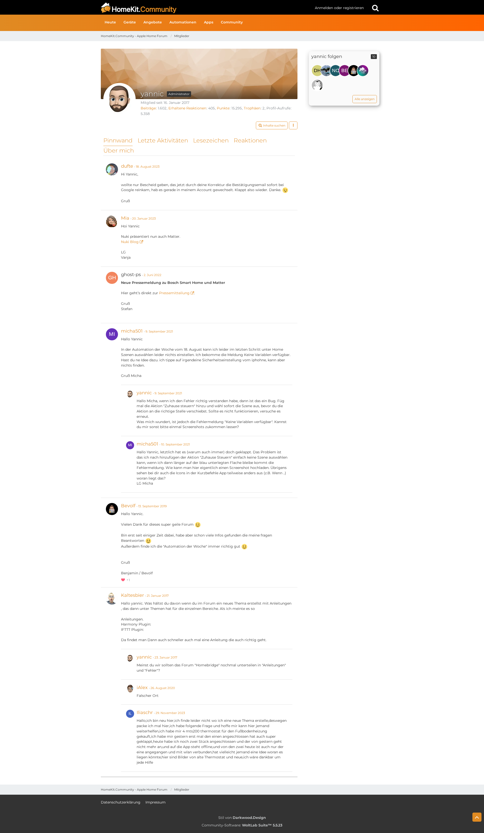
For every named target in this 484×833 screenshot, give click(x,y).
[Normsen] (335, 71)
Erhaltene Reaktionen (187, 108)
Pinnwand (118, 140)
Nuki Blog (130, 242)
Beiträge (148, 108)
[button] (272, 126)
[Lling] (326, 71)
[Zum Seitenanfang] (476, 817)
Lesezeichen (211, 140)
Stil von (242, 817)
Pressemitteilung (174, 293)
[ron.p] (363, 71)
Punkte (223, 108)
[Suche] (375, 8)
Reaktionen (250, 140)
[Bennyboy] (345, 71)
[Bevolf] (354, 71)
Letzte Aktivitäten (163, 140)
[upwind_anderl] (317, 85)
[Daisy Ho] (317, 71)
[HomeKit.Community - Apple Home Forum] (206, 8)
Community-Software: (242, 825)
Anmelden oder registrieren (339, 8)
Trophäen (252, 108)
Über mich (118, 150)
